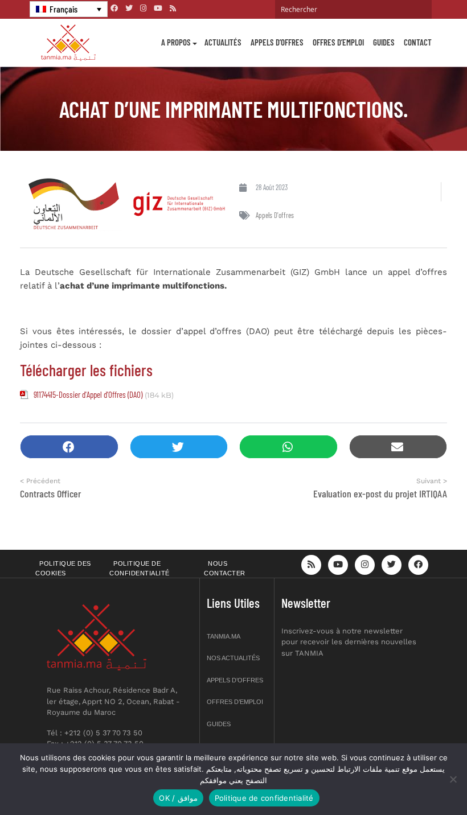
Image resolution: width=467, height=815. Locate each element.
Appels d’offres (277, 42)
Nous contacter (224, 568)
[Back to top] (418, 779)
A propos (176, 42)
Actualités (222, 42)
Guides (384, 42)
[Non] (452, 779)
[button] (69, 447)
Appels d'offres (275, 215)
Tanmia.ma (223, 636)
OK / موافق (178, 797)
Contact (418, 42)
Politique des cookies (63, 568)
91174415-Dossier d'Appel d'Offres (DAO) (88, 394)
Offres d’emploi (338, 42)
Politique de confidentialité (139, 568)
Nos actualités (233, 658)
